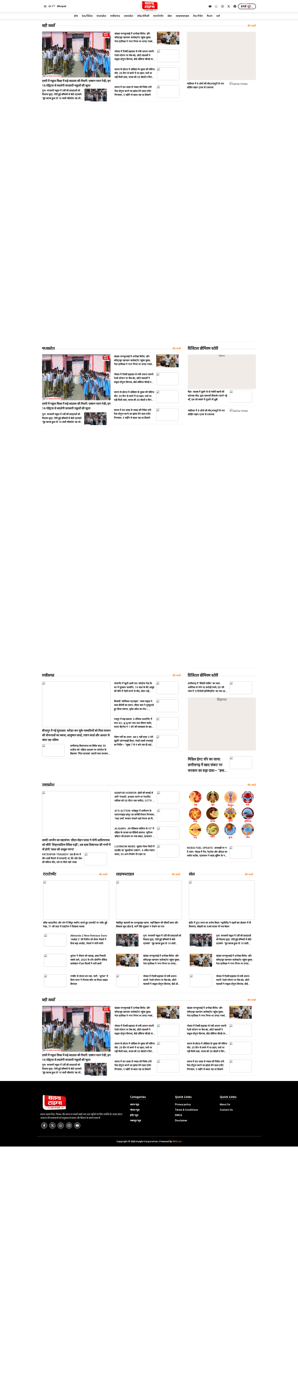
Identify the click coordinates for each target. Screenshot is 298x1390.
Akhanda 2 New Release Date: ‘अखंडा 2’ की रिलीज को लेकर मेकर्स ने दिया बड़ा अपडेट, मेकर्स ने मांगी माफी (89, 939)
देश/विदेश (87, 16)
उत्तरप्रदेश (128, 16)
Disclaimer (181, 1120)
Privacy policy (183, 1104)
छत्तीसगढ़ (115, 16)
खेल (169, 16)
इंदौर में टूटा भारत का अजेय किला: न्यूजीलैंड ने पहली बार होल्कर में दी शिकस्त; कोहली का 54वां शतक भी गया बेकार (220, 924)
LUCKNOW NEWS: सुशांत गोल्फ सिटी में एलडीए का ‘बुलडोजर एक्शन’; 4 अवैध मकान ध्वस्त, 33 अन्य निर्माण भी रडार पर (135, 850)
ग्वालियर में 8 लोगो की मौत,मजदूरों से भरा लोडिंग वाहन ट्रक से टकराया (205, 85)
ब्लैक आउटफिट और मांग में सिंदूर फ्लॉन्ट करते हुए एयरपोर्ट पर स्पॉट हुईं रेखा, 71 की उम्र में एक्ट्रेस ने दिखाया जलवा (75, 924)
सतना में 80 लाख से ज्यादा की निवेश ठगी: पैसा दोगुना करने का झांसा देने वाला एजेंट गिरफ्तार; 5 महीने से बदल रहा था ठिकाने (133, 91)
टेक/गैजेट (198, 16)
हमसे (247, 6)
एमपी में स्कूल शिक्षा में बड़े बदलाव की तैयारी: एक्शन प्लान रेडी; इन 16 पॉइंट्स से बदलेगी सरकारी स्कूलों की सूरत (76, 83)
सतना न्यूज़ (134, 1104)
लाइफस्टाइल (182, 16)
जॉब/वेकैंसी (143, 16)
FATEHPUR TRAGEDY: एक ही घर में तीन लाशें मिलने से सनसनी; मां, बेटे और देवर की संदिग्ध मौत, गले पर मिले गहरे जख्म (62, 858)
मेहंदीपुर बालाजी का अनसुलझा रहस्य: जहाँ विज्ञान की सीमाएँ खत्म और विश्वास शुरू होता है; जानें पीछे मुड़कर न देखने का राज (147, 924)
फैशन (209, 16)
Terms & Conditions (186, 1109)
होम (76, 16)
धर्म (218, 16)
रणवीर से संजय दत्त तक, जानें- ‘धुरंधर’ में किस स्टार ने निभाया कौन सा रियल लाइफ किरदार (89, 980)
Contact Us (226, 1109)
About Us (225, 1104)
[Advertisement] (221, 56)
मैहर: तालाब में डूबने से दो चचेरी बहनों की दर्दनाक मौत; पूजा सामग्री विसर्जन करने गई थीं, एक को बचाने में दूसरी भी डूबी (207, 395)
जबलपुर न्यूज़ (135, 1120)
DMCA (178, 1115)
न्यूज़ (135, 1109)
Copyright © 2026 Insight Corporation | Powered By (149, 1141)
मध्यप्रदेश (101, 16)
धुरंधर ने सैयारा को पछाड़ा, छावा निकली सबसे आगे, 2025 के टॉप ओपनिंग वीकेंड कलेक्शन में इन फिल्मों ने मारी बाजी (88, 959)
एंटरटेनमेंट (158, 16)
